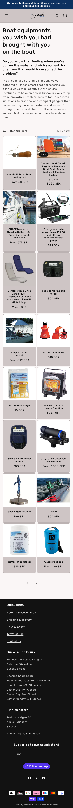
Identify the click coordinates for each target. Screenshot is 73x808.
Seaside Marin (31, 805)
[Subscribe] (57, 754)
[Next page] (45, 583)
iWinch (54, 511)
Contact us (14, 641)
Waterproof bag (53, 562)
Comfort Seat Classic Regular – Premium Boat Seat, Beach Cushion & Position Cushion (53, 169)
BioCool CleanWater (19, 562)
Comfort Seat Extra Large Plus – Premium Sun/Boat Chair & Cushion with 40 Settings (19, 297)
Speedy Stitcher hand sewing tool (19, 176)
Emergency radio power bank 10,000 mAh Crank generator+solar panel (53, 235)
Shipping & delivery (19, 619)
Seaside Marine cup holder (53, 292)
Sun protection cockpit (19, 354)
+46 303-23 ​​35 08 (28, 733)
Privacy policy (16, 626)
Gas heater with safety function (53, 407)
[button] (7, 16)
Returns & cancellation (21, 612)
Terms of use (15, 634)
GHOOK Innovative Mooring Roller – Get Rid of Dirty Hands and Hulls (19, 233)
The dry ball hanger (19, 405)
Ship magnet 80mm (19, 511)
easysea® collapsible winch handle (53, 460)
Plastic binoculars (54, 352)
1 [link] (27, 583)
